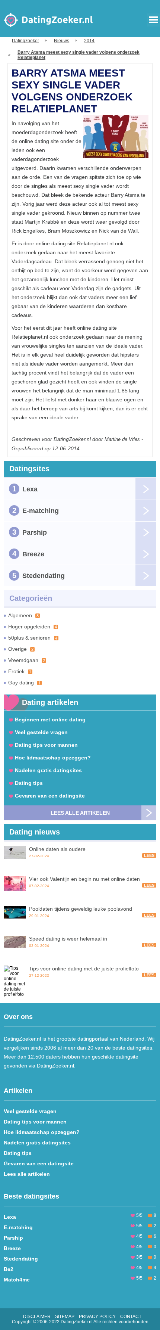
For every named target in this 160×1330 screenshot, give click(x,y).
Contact (130, 1316)
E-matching (35, 510)
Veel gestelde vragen (41, 732)
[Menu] (153, 20)
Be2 (8, 1269)
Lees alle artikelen (80, 813)
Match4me (17, 1280)
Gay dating (24, 683)
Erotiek (19, 671)
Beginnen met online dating (50, 720)
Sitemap (64, 1316)
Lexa (25, 489)
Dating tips (29, 783)
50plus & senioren (32, 638)
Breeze (28, 554)
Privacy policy (97, 1316)
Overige (20, 649)
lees (149, 855)
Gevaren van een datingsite (50, 796)
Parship (29, 532)
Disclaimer (37, 1316)
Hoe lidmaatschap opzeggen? (53, 758)
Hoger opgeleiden (32, 627)
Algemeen (23, 615)
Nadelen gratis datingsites (48, 770)
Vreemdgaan (26, 660)
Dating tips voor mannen (46, 745)
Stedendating (38, 575)
